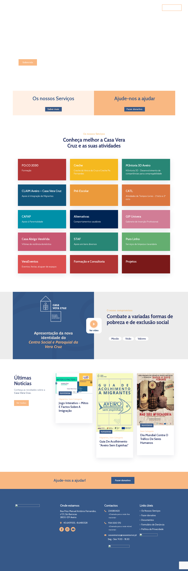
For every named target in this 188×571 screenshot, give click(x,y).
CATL (129, 191)
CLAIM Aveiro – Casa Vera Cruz (42, 191)
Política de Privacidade (152, 529)
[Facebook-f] (61, 529)
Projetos (95, 7)
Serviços (83, 7)
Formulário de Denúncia (152, 524)
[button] (172, 7)
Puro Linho (133, 239)
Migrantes (63, 399)
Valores (142, 338)
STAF (77, 239)
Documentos (119, 7)
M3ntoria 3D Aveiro (138, 165)
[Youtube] (73, 529)
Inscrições (135, 7)
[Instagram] (67, 529)
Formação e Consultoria (89, 261)
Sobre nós (28, 62)
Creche (78, 165)
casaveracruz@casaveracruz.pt (122, 535)
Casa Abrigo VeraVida (35, 239)
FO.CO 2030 (30, 165)
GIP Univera (133, 216)
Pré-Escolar (81, 191)
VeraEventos (30, 261)
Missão (115, 338)
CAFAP (26, 216)
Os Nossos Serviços (151, 511)
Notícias (106, 7)
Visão (128, 338)
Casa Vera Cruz (66, 7)
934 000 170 (114, 523)
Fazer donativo (148, 515)
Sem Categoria (75, 399)
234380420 (114, 511)
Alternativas (81, 216)
